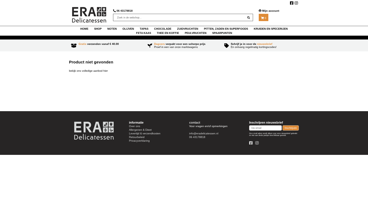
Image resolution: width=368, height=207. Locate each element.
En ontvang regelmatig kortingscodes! (254, 45)
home (84, 28)
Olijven (128, 28)
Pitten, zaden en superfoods (226, 28)
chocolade (162, 28)
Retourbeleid (137, 137)
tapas (144, 28)
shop (98, 28)
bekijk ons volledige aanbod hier (88, 70)
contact (194, 122)
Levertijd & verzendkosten (144, 133)
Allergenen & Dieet (140, 129)
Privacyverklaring (139, 140)
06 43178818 (124, 10)
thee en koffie (168, 32)
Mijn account (270, 10)
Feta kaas (143, 32)
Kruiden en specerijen (271, 28)
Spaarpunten (222, 32)
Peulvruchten (195, 32)
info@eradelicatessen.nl (203, 133)
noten (112, 28)
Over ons (134, 126)
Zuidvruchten (187, 28)
